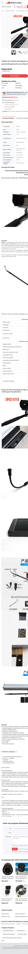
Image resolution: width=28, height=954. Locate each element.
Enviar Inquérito (14, 76)
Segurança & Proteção (9, 10)
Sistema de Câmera (22, 934)
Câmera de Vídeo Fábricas (9, 934)
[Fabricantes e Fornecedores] (14, 2)
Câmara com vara (5, 916)
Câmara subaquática (20, 913)
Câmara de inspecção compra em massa (12, 937)
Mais (2, 940)
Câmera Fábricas (21, 930)
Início (2, 10)
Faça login (4, 111)
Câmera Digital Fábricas (8, 930)
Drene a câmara (5, 913)
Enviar (14, 849)
